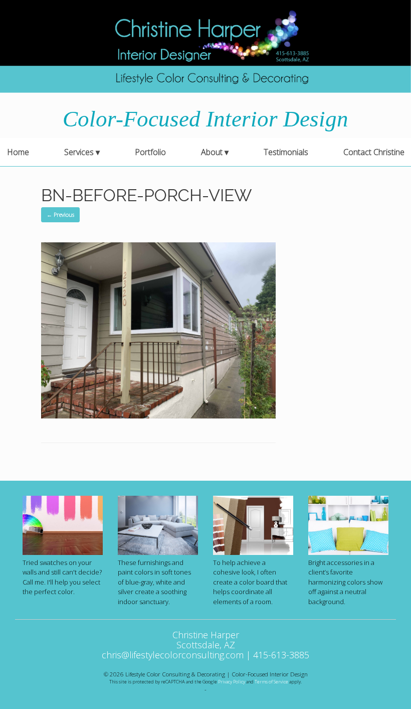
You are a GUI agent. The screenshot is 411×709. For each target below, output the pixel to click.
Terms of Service (271, 681)
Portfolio (150, 152)
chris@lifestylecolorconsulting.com (173, 655)
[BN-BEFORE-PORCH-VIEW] (158, 415)
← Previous (60, 214)
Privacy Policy (231, 681)
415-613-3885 (281, 655)
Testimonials (286, 152)
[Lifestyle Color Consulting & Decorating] (205, 46)
